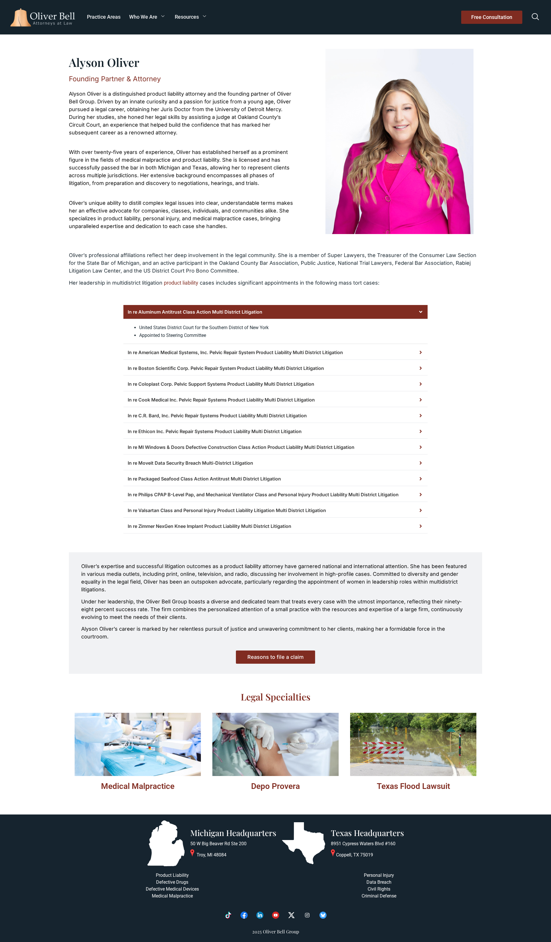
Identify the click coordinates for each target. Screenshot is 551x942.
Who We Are (143, 17)
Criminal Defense (379, 896)
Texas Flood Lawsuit (413, 786)
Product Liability (172, 875)
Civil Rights (379, 889)
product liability (181, 283)
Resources (187, 17)
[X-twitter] (291, 915)
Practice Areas (104, 17)
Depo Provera (275, 786)
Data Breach (378, 882)
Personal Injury (379, 875)
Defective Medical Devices (172, 889)
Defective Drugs (172, 882)
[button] (535, 17)
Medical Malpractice (137, 786)
